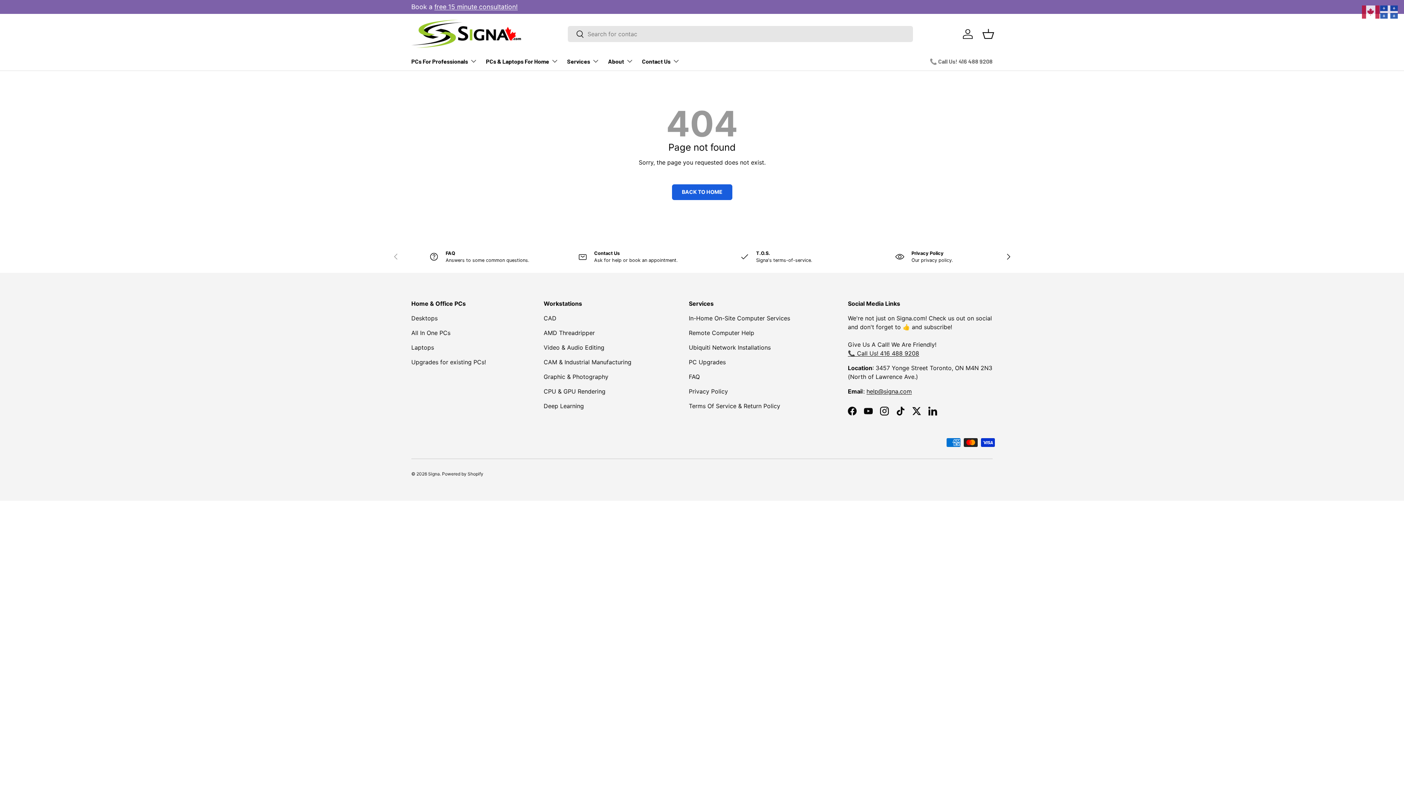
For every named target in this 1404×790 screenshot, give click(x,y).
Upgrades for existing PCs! (448, 362)
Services (578, 61)
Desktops (424, 318)
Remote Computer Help (721, 332)
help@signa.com (889, 391)
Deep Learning (564, 406)
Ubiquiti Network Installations (730, 347)
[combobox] (740, 34)
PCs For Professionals (439, 61)
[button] (988, 34)
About (616, 61)
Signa (434, 474)
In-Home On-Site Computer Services (739, 318)
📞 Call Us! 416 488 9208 (961, 61)
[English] (1371, 11)
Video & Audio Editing (574, 347)
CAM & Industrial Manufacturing (587, 362)
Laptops (422, 347)
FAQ (694, 376)
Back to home (702, 192)
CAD (550, 318)
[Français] (1389, 11)
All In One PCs (430, 332)
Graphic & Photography (576, 376)
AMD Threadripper (569, 332)
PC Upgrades (707, 362)
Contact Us (656, 61)
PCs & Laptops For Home (517, 61)
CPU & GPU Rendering (574, 391)
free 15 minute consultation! (476, 7)
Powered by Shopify (462, 474)
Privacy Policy (708, 391)
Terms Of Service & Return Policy (734, 406)
